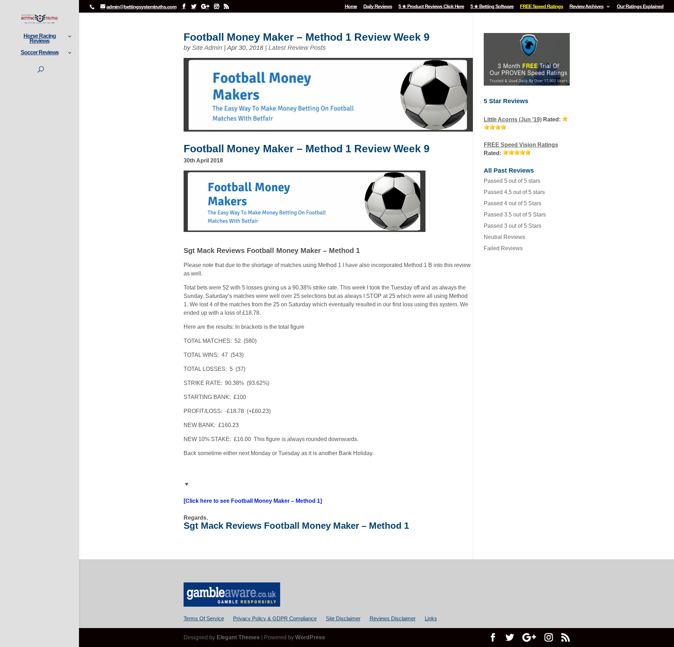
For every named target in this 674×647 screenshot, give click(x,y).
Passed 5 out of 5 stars (512, 181)
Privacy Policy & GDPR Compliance (275, 618)
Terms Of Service (204, 618)
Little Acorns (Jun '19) (513, 119)
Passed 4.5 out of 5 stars (514, 192)
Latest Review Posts (297, 47)
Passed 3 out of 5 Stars (512, 226)
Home (351, 6)
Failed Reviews (503, 248)
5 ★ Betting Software (492, 6)
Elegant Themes (238, 637)
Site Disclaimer (343, 618)
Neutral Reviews (504, 237)
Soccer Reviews (40, 52)
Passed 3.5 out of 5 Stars (515, 215)
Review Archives (586, 6)
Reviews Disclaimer (393, 618)
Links (431, 618)
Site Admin (207, 47)
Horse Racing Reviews (40, 39)
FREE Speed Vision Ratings (521, 145)
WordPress (310, 637)
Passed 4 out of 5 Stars (512, 203)
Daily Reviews (377, 6)
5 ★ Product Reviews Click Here (431, 6)
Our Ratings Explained (640, 6)
